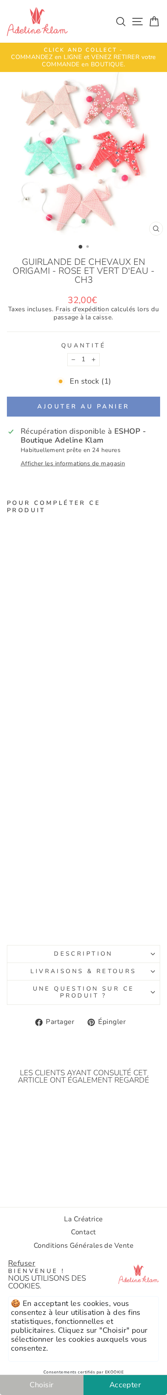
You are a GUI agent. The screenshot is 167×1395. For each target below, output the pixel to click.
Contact (83, 1232)
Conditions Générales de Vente (83, 1245)
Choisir (42, 1385)
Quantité (83, 345)
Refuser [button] (21, 1263)
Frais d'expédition (82, 310)
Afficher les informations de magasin (73, 463)
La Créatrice (83, 1219)
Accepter (125, 1385)
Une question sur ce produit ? (84, 992)
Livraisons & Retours (83, 971)
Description (83, 954)
